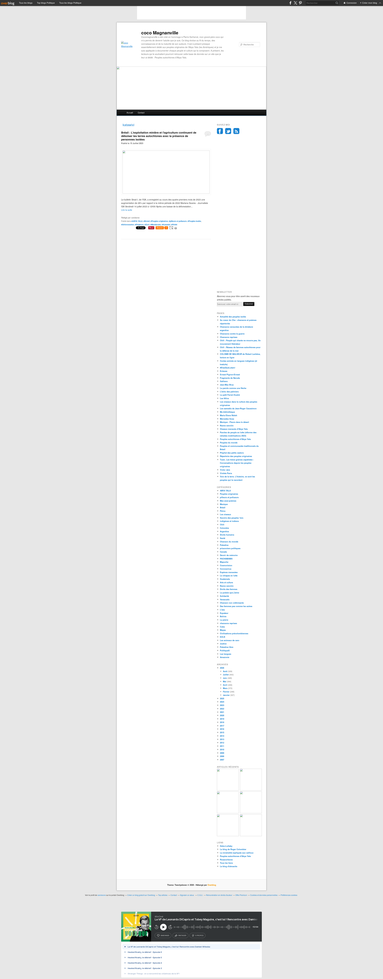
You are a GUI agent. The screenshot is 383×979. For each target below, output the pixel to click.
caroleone (102, 895)
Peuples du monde (228, 442)
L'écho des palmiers (229, 391)
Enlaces (223, 371)
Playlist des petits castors (232, 452)
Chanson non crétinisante (232, 602)
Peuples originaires (229, 493)
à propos (199, 935)
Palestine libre (226, 647)
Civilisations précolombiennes (234, 633)
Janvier (226, 695)
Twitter (228, 131)
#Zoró (147, 224)
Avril (225, 684)
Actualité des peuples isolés (233, 316)
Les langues (225, 653)
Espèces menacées (229, 572)
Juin (225, 678)
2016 (222, 729)
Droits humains (227, 534)
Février (226, 691)
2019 (222, 718)
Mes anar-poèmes (228, 500)
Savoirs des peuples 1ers (231, 517)
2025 (222, 698)
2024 (222, 701)
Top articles (162, 895)
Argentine (224, 531)
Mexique (224, 504)
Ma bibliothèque (227, 411)
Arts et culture (226, 582)
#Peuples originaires (159, 221)
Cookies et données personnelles (264, 895)
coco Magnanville (159, 32)
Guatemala (225, 579)
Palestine (224, 545)
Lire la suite (126, 209)
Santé (222, 538)
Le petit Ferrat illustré (230, 394)
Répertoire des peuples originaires (236, 456)
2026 (222, 667)
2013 (222, 739)
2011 (222, 746)
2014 (222, 735)
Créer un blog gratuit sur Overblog (141, 895)
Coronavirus (225, 568)
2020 (222, 715)
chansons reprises (228, 623)
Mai (224, 681)
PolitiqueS (225, 650)
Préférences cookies (289, 895)
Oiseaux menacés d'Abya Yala (234, 428)
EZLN (222, 636)
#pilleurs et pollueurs (178, 221)
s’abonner (165, 935)
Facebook (220, 131)
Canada (223, 551)
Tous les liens (226, 862)
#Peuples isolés (194, 221)
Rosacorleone (226, 859)
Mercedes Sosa (227, 418)
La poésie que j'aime (229, 592)
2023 (222, 705)
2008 (222, 756)
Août (225, 671)
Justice (223, 643)
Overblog (212, 884)
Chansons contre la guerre (232, 333)
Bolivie (223, 616)
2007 (222, 759)
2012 (222, 742)
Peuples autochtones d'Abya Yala (235, 439)
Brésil (222, 507)
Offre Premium (241, 895)
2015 (222, 732)
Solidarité (224, 596)
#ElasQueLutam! (227, 367)
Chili (222, 524)
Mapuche (224, 561)
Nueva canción (227, 425)
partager (182, 935)
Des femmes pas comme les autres (236, 606)
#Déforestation (127, 224)
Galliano (224, 381)
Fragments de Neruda (230, 377)
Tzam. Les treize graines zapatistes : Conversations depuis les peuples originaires (237, 463)
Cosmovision (226, 565)
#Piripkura (139, 224)
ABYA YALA (225, 490)
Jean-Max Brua (227, 384)
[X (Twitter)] (295, 3)
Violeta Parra (226, 473)
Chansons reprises (228, 337)
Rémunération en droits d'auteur (219, 895)
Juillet (226, 674)
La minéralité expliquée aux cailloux (236, 852)
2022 (222, 708)
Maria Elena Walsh (228, 415)
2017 (222, 725)
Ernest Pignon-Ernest (230, 374)
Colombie (224, 528)
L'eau (222, 609)
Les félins (224, 398)
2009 (222, 752)
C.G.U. (200, 895)
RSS (236, 131)
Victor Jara (225, 469)
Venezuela (224, 599)
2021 (222, 712)
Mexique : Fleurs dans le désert (234, 422)
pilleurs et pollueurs (229, 497)
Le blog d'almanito (228, 866)
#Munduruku (155, 224)
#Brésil (146, 221)
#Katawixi (166, 224)
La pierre (224, 619)
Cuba (222, 626)
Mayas (223, 630)
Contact (141, 112)
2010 (222, 749)
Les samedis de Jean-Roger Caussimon (238, 408)
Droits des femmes (228, 589)
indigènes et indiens (229, 521)
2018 (222, 722)
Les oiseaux (225, 514)
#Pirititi (174, 224)
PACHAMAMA (226, 558)
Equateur (224, 613)
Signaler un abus (187, 895)
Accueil (130, 112)
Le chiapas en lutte (228, 575)
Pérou (222, 510)
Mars (225, 688)
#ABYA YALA (137, 221)
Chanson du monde (229, 541)
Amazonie (224, 657)
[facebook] (290, 3)
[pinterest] (300, 3)
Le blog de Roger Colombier (233, 849)
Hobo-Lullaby (226, 846)
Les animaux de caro (229, 640)
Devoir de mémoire (229, 555)
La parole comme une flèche (233, 388)
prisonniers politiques (230, 548)
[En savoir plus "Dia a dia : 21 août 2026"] (228, 789)
